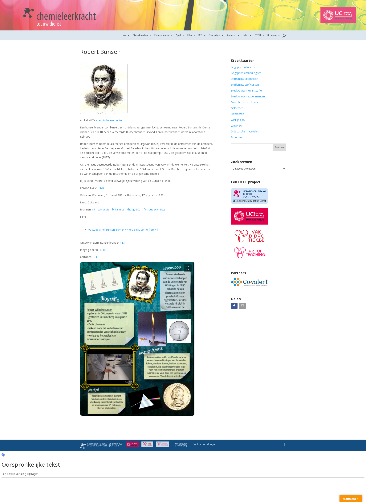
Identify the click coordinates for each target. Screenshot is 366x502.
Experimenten (161, 35)
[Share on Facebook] (234, 306)
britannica (118, 209)
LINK (101, 188)
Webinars (236, 125)
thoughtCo (133, 209)
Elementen (237, 114)
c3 (93, 209)
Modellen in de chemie (245, 102)
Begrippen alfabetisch (244, 67)
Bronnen (272, 35)
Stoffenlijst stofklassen (245, 84)
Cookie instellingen (204, 444)
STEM (258, 35)
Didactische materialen (245, 131)
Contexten (214, 35)
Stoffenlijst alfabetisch (244, 78)
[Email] (242, 306)
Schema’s (236, 137)
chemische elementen (109, 120)
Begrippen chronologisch (246, 73)
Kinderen (231, 35)
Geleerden (237, 108)
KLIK (123, 242)
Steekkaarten (140, 35)
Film (189, 35)
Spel (178, 35)
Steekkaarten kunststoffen (247, 90)
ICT (200, 35)
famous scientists (154, 209)
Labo (245, 35)
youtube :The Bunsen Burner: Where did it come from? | (123, 229)
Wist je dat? (238, 120)
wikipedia (103, 209)
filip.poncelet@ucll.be (105, 445)
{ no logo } (181, 445)
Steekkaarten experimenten (248, 96)
